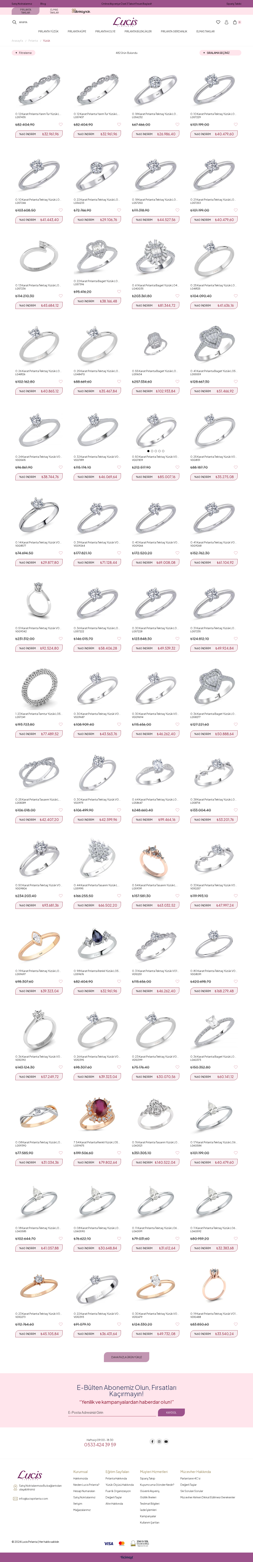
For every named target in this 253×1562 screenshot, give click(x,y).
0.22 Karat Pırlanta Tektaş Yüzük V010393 (97, 1313)
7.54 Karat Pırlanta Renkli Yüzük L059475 (97, 1142)
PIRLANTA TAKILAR (25, 11)
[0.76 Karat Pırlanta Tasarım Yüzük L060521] (155, 1115)
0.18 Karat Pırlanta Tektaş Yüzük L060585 (39, 1228)
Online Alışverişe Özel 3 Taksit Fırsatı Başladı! (126, 3)
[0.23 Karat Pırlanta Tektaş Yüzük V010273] (39, 1286)
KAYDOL (171, 1412)
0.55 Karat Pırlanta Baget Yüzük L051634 (155, 371)
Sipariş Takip (147, 1478)
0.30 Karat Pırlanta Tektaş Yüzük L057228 (155, 628)
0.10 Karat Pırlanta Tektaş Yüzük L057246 (39, 199)
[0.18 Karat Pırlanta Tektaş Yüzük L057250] (155, 172)
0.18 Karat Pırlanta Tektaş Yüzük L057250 (155, 199)
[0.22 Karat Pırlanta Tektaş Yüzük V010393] (97, 1286)
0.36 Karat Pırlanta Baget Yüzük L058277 (214, 713)
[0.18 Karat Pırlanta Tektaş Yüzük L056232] (155, 86)
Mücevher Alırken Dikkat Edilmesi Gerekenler (207, 1497)
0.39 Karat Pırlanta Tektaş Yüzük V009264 (97, 542)
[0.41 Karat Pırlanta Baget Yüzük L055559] (214, 343)
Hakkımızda (80, 1478)
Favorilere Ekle (61, 124)
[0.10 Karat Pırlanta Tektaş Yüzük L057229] (214, 86)
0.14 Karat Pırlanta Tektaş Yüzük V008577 (39, 542)
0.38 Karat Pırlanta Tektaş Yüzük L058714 (214, 799)
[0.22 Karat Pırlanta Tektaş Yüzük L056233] (97, 172)
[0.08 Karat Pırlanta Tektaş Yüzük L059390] (39, 1115)
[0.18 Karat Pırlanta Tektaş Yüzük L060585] (39, 1200)
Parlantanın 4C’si (190, 1478)
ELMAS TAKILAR (54, 11)
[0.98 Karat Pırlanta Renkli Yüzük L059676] (97, 943)
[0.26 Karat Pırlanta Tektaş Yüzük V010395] (97, 1029)
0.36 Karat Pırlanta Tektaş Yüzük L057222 (97, 628)
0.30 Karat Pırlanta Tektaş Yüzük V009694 (155, 713)
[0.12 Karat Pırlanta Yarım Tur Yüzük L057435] (39, 86)
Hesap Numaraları (84, 1491)
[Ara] (14, 22)
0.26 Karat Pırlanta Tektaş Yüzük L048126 (39, 371)
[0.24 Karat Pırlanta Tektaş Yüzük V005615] (39, 429)
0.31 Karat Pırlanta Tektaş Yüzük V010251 (155, 970)
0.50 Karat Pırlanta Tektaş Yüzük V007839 (155, 456)
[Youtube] (166, 1441)
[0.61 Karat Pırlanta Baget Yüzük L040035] (155, 258)
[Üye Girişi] (226, 22)
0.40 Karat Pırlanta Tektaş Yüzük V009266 (155, 542)
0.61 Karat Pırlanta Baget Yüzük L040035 (155, 285)
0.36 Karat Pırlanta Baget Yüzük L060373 (214, 1056)
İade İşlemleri (148, 1509)
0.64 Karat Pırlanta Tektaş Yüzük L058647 (155, 799)
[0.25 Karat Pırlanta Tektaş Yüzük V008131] (214, 429)
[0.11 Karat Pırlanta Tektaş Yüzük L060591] (155, 1200)
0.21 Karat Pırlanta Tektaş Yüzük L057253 (214, 199)
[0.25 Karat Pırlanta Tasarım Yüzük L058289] (39, 772)
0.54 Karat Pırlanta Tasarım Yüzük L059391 (155, 885)
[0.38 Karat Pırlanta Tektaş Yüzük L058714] (214, 772)
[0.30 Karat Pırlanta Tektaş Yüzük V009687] (97, 686)
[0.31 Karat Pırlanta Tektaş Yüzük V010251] (155, 943)
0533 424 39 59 (100, 1444)
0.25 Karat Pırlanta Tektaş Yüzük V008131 (214, 456)
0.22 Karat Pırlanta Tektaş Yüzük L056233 (97, 199)
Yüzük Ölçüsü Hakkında (120, 1484)
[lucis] (30, 1475)
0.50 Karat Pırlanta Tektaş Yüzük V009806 (39, 885)
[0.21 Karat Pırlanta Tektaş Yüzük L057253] (214, 172)
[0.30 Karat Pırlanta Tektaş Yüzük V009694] (155, 686)
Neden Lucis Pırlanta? (86, 1484)
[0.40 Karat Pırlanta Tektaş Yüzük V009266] (155, 515)
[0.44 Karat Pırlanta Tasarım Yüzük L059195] (97, 857)
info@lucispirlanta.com (33, 1498)
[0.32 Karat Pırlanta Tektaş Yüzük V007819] (97, 429)
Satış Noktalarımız (22, 3)
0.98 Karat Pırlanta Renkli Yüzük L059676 (97, 970)
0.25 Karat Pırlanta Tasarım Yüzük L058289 (39, 799)
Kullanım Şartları (149, 1522)
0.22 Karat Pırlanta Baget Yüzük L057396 (97, 281)
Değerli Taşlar (114, 1497)
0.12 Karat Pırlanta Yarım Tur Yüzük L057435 (39, 113)
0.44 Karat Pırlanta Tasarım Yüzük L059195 (97, 885)
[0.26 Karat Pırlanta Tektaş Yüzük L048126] (39, 343)
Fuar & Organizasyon (118, 1491)
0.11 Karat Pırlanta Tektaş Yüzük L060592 (214, 1228)
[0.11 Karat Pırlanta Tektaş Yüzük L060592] (214, 1200)
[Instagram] (159, 1441)
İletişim (77, 1503)
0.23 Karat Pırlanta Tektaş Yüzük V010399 (155, 1056)
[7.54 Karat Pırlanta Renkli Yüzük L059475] (97, 1115)
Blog (43, 3)
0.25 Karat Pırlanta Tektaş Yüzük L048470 (97, 371)
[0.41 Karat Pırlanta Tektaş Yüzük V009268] (214, 515)
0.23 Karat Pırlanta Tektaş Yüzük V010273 (39, 1313)
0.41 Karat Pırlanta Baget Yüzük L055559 (214, 371)
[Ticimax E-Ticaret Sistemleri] (126, 1558)
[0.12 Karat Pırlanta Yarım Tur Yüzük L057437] (97, 86)
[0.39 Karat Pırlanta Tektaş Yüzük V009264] (97, 515)
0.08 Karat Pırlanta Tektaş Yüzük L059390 (39, 1142)
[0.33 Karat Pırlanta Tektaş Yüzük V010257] (214, 857)
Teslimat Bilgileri (149, 1503)
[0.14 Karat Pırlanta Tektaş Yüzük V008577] (39, 515)
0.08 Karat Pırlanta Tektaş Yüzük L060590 (97, 1228)
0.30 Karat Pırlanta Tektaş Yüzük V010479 (155, 1313)
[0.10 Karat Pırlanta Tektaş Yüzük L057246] (39, 172)
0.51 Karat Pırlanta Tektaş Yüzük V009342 (39, 628)
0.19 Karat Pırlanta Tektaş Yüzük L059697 (39, 970)
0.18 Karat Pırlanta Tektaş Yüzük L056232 (155, 113)
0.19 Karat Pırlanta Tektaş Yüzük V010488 (214, 1313)
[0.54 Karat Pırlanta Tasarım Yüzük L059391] (155, 857)
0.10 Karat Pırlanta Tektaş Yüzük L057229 (214, 113)
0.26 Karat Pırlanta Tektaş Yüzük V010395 (97, 1056)
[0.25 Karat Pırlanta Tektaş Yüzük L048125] (214, 258)
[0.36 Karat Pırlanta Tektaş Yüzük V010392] (39, 1029)
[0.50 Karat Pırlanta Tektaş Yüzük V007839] (155, 429)
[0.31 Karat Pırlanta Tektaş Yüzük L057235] (214, 600)
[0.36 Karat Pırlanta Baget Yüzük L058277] (214, 686)
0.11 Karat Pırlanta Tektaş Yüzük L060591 (155, 1228)
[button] (148, 451)
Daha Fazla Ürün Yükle (126, 1357)
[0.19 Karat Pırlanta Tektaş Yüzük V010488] (214, 1286)
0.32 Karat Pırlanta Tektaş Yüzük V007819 (97, 456)
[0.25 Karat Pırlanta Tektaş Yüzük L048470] (97, 343)
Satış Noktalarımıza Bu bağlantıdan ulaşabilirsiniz (40, 1487)
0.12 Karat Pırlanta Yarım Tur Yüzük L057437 (97, 113)
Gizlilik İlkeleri (148, 1497)
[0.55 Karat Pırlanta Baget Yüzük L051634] (155, 343)
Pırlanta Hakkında (116, 1478)
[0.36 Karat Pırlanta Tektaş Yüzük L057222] (97, 600)
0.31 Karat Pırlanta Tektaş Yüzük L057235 (214, 628)
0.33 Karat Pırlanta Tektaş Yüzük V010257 (214, 885)
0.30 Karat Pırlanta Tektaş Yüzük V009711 (97, 799)
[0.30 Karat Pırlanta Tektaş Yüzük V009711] (97, 772)
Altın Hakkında (114, 1503)
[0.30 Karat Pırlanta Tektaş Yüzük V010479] (155, 1286)
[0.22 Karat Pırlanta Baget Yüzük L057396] (97, 255)
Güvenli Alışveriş (149, 1491)
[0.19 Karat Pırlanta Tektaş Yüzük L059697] (39, 943)
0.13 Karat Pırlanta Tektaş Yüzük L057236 (39, 285)
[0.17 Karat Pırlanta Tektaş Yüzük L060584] (214, 1115)
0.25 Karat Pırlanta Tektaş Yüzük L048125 (214, 285)
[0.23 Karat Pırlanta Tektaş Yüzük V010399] (155, 1029)
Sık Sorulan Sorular (191, 1491)
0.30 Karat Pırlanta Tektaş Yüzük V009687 (97, 713)
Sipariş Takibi (234, 3)
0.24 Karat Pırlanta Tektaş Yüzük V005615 (39, 456)
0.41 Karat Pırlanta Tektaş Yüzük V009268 (214, 542)
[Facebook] (152, 1441)
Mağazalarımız (82, 1509)
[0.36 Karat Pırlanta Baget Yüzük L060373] (214, 1029)
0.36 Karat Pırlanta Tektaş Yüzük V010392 (39, 1056)
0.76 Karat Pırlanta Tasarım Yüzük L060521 (155, 1142)
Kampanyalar (148, 1516)
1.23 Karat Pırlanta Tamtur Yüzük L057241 (39, 713)
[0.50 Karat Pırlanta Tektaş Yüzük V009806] (39, 857)
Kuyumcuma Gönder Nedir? (157, 1484)
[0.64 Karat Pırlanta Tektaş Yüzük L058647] (155, 772)
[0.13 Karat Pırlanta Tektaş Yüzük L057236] (39, 258)
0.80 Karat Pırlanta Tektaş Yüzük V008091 (214, 970)
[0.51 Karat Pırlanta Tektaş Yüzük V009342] (39, 600)
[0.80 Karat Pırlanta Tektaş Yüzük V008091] (214, 943)
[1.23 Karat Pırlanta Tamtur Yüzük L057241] (39, 686)
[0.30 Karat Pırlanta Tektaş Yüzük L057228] (155, 600)
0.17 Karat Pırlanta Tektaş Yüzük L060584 (214, 1142)
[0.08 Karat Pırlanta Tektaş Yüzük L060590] (97, 1200)
